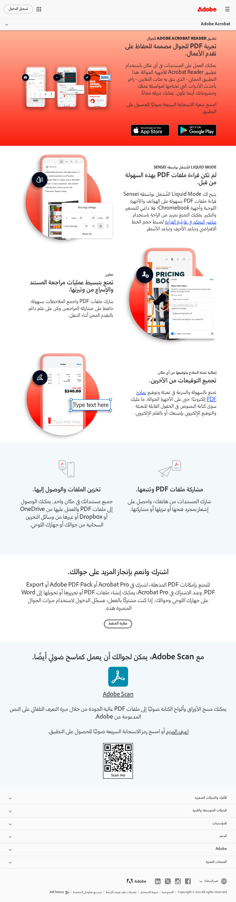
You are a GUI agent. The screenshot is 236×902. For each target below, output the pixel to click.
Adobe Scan (118, 695)
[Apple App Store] (150, 130)
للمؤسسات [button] (219, 823)
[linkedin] (158, 881)
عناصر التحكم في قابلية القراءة (190, 222)
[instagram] (178, 881)
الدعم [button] (223, 836)
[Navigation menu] (227, 9)
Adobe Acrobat (215, 24)
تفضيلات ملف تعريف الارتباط (121, 892)
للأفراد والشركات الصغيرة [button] (211, 798)
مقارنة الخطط (118, 624)
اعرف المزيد (177, 732)
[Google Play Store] (197, 130)
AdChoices (57, 892)
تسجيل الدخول (18, 9)
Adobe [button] (221, 849)
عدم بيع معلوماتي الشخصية (87, 892)
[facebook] (188, 881)
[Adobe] (207, 9)
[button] (38, 9)
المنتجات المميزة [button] (216, 862)
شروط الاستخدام (149, 892)
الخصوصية (168, 892)
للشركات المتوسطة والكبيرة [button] (210, 810)
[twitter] (168, 881)
